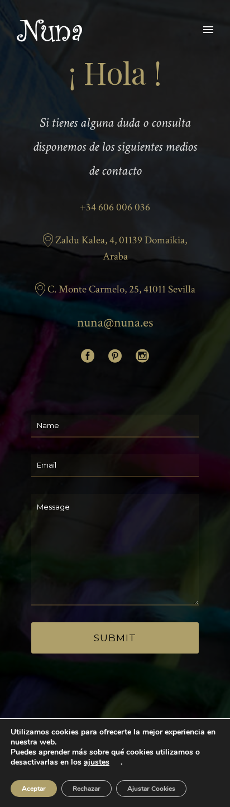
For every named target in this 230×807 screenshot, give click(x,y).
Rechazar (86, 788)
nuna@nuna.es (115, 322)
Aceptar (34, 788)
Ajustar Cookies (151, 788)
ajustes (96, 762)
